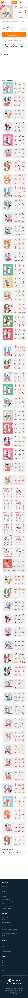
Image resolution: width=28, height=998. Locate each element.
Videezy (4, 962)
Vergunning (5, 988)
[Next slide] (22, 924)
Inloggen (21, 2)
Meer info (6, 53)
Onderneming (5, 965)
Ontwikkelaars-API (6, 970)
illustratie (11, 924)
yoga (4, 924)
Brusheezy (4, 957)
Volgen (23, 29)
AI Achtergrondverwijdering (9, 977)
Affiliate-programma (7, 993)
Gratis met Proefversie (14, 34)
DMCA (3, 991)
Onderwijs (4, 967)
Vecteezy (4, 960)
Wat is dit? (15, 51)
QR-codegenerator (6, 979)
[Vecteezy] (2, 2)
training (19, 924)
